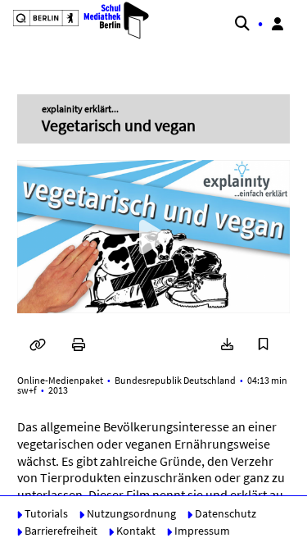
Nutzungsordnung (130, 513)
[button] (74, 20)
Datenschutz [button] (224, 513)
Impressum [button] (201, 530)
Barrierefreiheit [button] (59, 530)
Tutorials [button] (45, 513)
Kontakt (135, 530)
